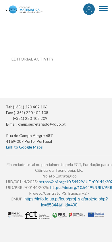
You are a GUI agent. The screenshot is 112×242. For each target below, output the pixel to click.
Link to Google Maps (24, 147)
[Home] (24, 9)
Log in (89, 9)
